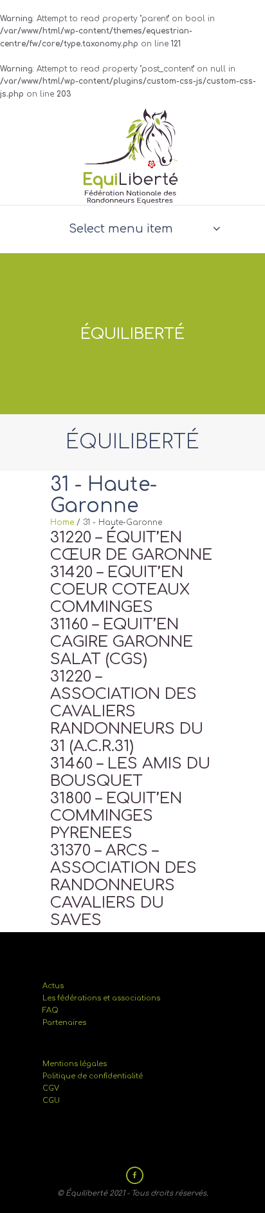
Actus (53, 986)
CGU (51, 1100)
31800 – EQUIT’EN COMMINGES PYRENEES (116, 816)
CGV (50, 1088)
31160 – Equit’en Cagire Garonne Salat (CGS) (121, 642)
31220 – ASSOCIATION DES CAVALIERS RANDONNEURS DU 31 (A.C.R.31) (126, 711)
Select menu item (121, 228)
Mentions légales (74, 1064)
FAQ (50, 1010)
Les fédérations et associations (101, 998)
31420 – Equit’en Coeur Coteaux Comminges (120, 590)
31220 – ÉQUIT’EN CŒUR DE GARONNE (131, 546)
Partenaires (64, 1022)
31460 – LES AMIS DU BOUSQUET (130, 772)
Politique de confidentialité (92, 1076)
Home (62, 522)
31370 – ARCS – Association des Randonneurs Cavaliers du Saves (123, 885)
